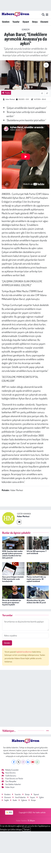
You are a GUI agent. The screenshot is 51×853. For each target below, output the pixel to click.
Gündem (5, 21)
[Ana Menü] (47, 14)
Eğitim (41, 797)
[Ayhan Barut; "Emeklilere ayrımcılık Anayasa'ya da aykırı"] (25, 75)
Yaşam (32, 797)
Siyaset (25, 21)
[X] (18, 762)
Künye (33, 800)
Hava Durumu (10, 772)
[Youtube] (32, 762)
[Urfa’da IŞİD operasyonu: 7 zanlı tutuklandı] (38, 542)
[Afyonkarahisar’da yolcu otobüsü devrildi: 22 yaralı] (38, 592)
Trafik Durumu (10, 775)
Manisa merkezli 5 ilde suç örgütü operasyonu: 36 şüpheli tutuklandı (36, 579)
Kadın (15, 800)
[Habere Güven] (15, 14)
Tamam (27, 829)
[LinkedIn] (28, 762)
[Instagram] (23, 762)
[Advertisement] (25, 697)
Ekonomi (44, 21)
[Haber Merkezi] (8, 518)
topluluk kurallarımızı (24, 652)
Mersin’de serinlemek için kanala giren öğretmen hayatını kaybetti (11, 602)
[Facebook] (14, 762)
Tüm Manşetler (10, 781)
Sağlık (6, 800)
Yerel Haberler (20, 797)
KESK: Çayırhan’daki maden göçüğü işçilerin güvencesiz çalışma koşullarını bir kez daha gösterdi (12, 554)
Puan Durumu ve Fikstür (14, 778)
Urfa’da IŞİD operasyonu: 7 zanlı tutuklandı (36, 552)
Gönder (7, 642)
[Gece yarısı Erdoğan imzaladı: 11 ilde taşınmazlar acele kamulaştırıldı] (13, 568)
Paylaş (7, 92)
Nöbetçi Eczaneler (12, 770)
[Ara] (43, 14)
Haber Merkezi (10, 99)
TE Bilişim (31, 820)
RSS (10, 812)
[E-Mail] (19, 522)
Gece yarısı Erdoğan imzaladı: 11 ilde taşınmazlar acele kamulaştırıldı (13, 579)
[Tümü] (47, 730)
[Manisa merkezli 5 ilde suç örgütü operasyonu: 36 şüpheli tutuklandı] (38, 568)
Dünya (34, 21)
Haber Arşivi (9, 787)
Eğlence (24, 800)
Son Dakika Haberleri (13, 784)
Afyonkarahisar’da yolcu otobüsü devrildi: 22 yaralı (36, 601)
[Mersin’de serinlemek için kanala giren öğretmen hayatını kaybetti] (13, 592)
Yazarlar (15, 21)
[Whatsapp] (37, 762)
